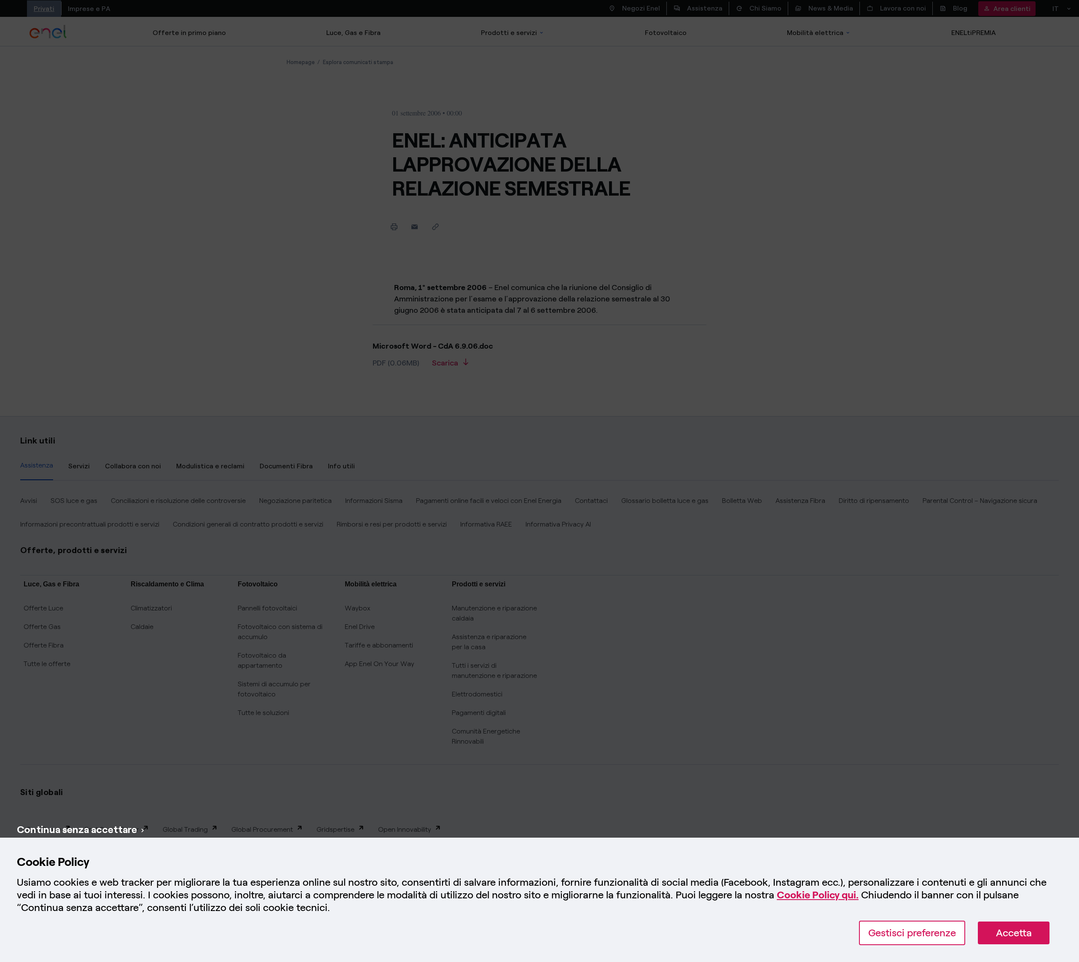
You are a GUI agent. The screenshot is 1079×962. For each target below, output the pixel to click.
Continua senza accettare (77, 829)
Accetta (1014, 933)
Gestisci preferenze (912, 933)
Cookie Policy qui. (818, 895)
